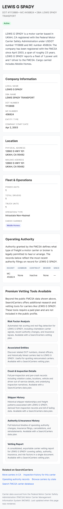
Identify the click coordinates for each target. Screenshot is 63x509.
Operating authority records (16, 479)
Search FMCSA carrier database (18, 484)
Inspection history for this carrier (39, 474)
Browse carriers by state (44, 479)
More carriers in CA (11, 474)
